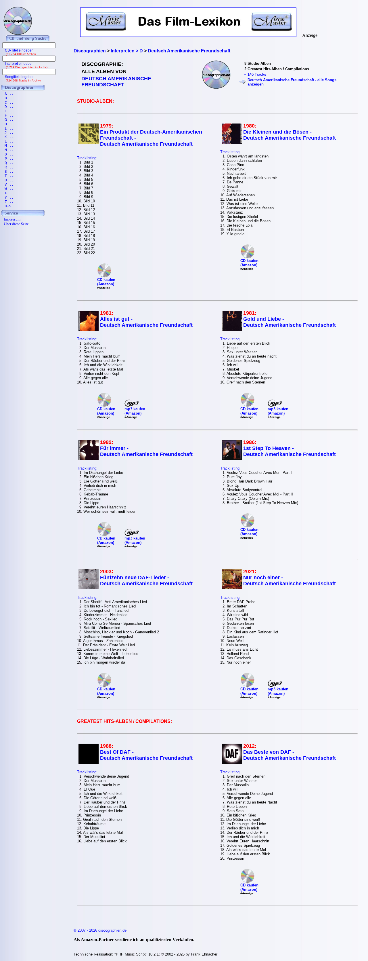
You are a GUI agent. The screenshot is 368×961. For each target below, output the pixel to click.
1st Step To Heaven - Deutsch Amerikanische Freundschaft (289, 451)
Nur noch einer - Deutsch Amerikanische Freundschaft (289, 580)
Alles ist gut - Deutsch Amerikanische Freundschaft (146, 322)
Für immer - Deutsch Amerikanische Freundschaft (146, 451)
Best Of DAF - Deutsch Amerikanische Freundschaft (146, 755)
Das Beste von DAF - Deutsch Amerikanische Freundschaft (289, 755)
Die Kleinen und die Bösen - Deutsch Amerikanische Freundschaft (289, 135)
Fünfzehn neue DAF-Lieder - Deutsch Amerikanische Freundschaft (146, 580)
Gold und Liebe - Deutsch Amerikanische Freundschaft (289, 322)
